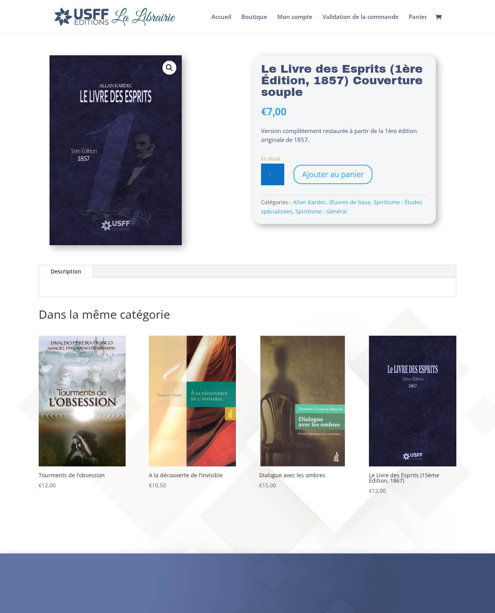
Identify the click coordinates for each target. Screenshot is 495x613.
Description (66, 271)
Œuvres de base (349, 202)
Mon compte (294, 17)
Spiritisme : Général (321, 211)
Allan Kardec (309, 202)
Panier (418, 17)
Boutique (254, 17)
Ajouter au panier (333, 174)
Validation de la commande (361, 17)
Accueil (221, 17)
